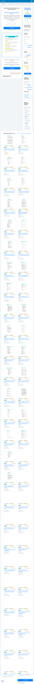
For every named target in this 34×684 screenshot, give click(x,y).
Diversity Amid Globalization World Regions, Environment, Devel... (9, 633)
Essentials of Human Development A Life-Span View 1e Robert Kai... (23, 570)
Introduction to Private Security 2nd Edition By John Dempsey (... (9, 171)
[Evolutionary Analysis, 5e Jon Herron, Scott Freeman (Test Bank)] (10, 518)
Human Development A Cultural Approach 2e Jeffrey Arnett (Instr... (23, 423)
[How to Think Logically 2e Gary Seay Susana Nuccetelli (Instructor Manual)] (10, 434)
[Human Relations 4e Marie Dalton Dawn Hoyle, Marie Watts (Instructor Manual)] (10, 329)
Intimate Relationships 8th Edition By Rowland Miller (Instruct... (22, 213)
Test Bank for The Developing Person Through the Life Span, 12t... (9, 150)
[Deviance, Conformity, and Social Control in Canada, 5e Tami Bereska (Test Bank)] (24, 581)
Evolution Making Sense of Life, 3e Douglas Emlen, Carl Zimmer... (23, 549)
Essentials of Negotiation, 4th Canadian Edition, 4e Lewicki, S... (9, 591)
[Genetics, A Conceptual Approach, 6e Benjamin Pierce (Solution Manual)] (10, 476)
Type (25, 45)
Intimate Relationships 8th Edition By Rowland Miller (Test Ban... (23, 171)
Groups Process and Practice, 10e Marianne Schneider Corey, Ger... (23, 444)
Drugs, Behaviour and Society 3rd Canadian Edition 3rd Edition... (9, 654)
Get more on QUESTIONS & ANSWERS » (24, 133)
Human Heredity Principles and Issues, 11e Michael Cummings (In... (23, 381)
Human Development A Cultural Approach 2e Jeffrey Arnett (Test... (9, 423)
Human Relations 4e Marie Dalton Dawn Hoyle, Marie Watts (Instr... (9, 339)
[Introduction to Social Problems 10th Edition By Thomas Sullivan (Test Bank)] (24, 182)
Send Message (27, 73)
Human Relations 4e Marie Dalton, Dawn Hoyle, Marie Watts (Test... (24, 339)
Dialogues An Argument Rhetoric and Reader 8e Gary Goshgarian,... (24, 633)
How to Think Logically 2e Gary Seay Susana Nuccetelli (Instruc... (9, 444)
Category (25, 87)
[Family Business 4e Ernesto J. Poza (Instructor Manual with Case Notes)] (10, 497)
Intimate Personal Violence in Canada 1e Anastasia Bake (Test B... (9, 255)
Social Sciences (5, 3)
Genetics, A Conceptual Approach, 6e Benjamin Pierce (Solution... (9, 486)
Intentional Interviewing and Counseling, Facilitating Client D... (23, 276)
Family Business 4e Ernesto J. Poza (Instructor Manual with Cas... (9, 507)
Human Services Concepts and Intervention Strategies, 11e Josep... (9, 318)
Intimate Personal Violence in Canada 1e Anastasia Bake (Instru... (9, 234)
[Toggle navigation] (31, 1)
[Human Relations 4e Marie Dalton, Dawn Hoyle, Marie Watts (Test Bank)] (24, 329)
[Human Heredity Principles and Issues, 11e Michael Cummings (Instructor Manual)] (24, 371)
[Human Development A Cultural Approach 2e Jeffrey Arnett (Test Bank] (10, 413)
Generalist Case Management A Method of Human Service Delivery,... (23, 465)
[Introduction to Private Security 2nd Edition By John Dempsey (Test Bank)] (10, 161)
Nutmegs (29, 55)
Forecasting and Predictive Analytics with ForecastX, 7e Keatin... (23, 507)
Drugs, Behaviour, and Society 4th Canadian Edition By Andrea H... (23, 255)
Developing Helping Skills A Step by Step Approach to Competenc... (24, 612)
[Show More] (12, 20)
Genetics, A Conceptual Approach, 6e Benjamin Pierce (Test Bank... (9, 465)
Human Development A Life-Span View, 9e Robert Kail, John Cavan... (23, 297)
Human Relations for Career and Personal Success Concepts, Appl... (23, 318)
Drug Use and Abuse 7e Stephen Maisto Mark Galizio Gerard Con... (24, 654)
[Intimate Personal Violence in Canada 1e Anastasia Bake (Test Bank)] (10, 245)
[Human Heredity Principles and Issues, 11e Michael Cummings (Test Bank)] (10, 392)
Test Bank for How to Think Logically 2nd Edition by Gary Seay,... (23, 150)
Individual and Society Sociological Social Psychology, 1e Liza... (9, 276)
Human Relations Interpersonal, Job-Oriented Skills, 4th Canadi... (9, 360)
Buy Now (12, 27)
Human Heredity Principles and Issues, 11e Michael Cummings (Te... (9, 402)
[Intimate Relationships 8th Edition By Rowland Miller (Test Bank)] (24, 161)
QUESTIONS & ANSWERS (11, 3)
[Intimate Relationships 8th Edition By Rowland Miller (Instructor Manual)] (24, 203)
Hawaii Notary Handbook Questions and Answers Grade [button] (26, 96)
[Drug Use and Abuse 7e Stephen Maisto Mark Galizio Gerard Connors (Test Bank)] (24, 644)
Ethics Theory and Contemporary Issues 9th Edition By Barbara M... (10, 549)
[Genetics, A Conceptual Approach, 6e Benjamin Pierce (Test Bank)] (10, 455)
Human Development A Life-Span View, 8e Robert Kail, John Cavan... (23, 402)
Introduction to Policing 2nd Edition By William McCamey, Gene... (23, 234)
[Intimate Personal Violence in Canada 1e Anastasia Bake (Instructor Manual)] (10, 224)
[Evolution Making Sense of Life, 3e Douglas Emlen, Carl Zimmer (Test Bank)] (24, 539)
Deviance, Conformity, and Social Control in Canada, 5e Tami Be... (23, 591)
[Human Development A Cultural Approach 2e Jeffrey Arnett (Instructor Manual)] (24, 413)
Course (25, 84)
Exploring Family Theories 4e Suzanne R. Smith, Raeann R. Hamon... (23, 528)
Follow (29, 52)
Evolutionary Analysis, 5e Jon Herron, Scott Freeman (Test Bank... (9, 528)
